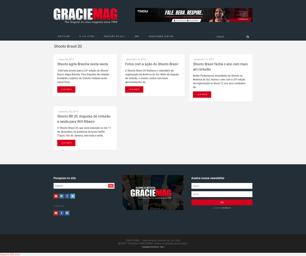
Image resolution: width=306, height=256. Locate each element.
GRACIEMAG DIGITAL (161, 36)
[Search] (247, 36)
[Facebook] (67, 196)
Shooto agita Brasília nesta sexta (82, 64)
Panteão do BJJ (114, 36)
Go (111, 186)
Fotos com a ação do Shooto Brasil (151, 64)
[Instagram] (61, 196)
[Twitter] (72, 196)
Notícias (64, 36)
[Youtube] (56, 196)
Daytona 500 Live (10, 254)
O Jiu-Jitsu (86, 36)
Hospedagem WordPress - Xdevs (153, 247)
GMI (137, 36)
